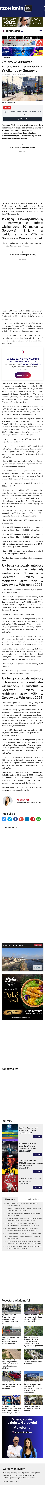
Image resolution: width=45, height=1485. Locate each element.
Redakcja (6, 1473)
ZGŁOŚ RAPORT (23, 375)
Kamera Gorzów (29, 1473)
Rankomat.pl (15, 1478)
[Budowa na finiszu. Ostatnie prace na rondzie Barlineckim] (33, 1353)
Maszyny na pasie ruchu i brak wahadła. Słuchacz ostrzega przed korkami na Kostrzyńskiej (24, 1209)
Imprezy (7, 1121)
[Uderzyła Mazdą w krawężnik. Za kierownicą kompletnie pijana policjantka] (11, 1376)
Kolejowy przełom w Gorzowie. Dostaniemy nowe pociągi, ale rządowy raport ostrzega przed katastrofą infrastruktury (24, 1242)
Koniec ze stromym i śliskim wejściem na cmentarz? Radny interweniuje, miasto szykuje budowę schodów (24, 1219)
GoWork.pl (6, 1478)
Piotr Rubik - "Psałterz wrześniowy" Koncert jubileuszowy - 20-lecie (27, 1146)
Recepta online (30, 1475)
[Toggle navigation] (40, 31)
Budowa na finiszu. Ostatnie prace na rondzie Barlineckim (24, 1233)
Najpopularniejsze (31, 1199)
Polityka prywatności (28, 1478)
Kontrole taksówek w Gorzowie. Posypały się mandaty (32, 1409)
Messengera (25, 364)
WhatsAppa (36, 364)
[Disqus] (22, 860)
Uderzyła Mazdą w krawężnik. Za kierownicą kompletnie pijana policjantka (23, 1237)
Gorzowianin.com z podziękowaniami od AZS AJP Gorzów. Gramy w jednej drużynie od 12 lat (24, 1247)
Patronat (20, 1473)
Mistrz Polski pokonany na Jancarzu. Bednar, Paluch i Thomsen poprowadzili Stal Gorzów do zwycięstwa (23, 1229)
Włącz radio (24, 119)
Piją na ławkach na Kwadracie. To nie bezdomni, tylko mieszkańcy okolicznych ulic (23, 1204)
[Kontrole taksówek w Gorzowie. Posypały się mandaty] (33, 1400)
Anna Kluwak (23, 800)
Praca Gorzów (19, 1475)
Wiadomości (6, 57)
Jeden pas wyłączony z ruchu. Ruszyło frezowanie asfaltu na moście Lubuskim (24, 1214)
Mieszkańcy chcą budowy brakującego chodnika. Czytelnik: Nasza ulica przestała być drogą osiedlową (23, 1224)
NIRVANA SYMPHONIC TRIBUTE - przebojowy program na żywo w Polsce (31, 1163)
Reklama (13, 1473)
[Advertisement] (22, 178)
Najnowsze (10, 1199)
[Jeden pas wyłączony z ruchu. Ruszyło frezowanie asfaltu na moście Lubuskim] (11, 1331)
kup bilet (38, 1136)
